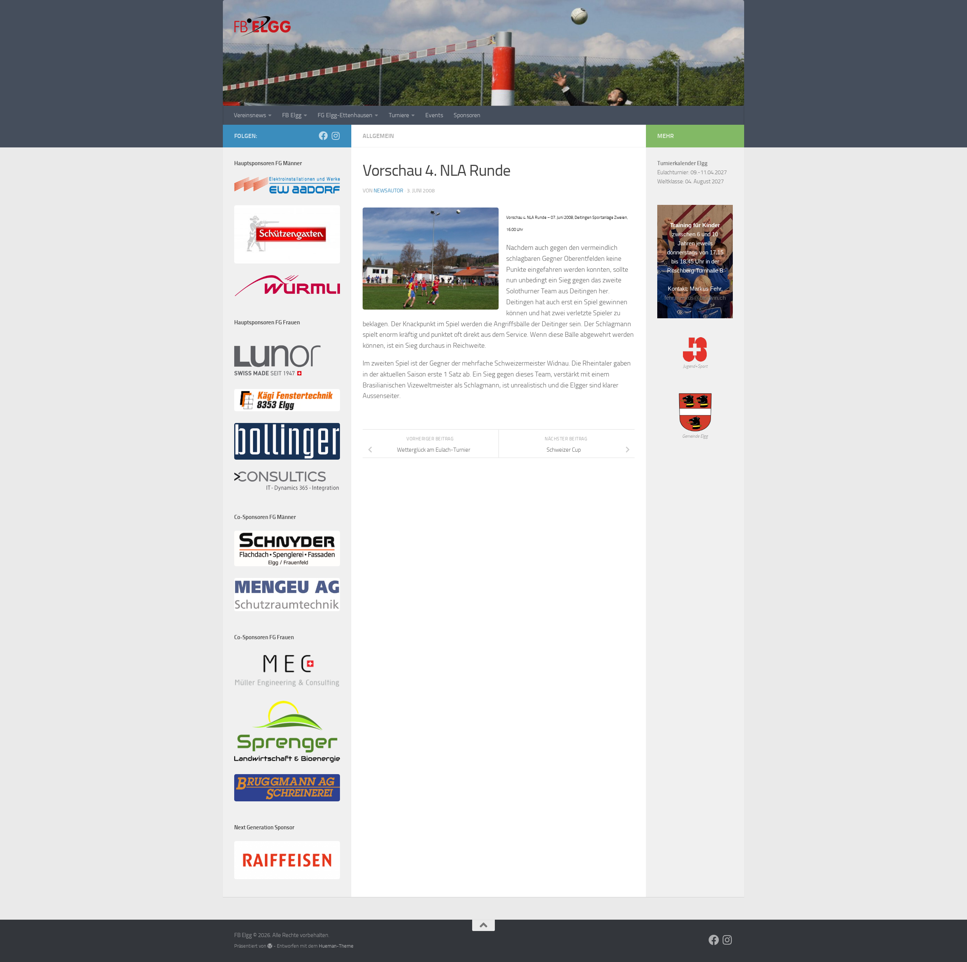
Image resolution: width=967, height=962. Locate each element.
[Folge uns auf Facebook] (323, 135)
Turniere (399, 115)
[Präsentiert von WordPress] (269, 945)
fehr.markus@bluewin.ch (695, 297)
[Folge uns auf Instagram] (335, 135)
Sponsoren (467, 115)
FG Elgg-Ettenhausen (345, 115)
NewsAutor (388, 190)
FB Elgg (291, 115)
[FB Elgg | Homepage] (262, 26)
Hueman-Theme (336, 946)
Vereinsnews (250, 115)
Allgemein (378, 135)
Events (434, 115)
